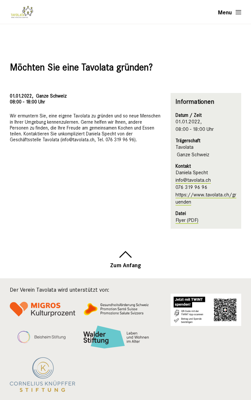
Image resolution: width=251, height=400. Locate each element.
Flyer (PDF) (187, 220)
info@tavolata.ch (193, 180)
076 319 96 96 (192, 187)
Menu (225, 12)
